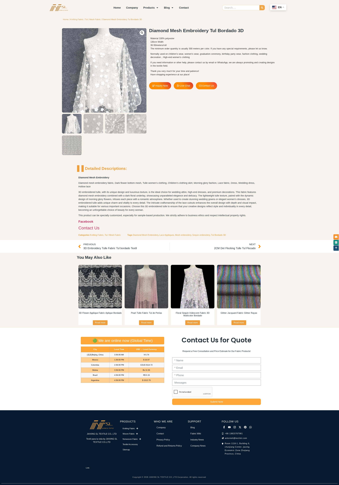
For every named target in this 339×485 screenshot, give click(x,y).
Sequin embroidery (201, 235)
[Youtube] (229, 427)
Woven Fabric (129, 434)
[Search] (262, 7)
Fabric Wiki (195, 433)
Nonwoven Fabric (130, 439)
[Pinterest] (245, 427)
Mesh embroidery (183, 235)
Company (132, 7)
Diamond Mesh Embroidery (145, 235)
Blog (167, 7)
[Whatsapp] (250, 427)
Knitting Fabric (76, 19)
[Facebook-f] (224, 427)
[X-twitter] (240, 427)
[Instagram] (234, 427)
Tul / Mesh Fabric (93, 19)
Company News (198, 446)
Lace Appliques (166, 235)
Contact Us (88, 228)
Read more (100, 322)
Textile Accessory (130, 444)
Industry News (197, 440)
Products (149, 7)
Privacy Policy (163, 440)
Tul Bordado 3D (218, 235)
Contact (184, 7)
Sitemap (126, 449)
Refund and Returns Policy (169, 446)
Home (117, 7)
